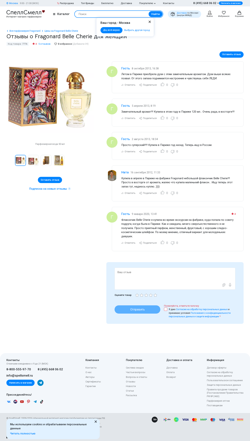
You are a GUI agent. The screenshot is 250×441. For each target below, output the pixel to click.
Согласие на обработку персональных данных (202, 309)
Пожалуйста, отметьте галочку (181, 305)
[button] (10, 160)
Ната (125, 172)
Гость (125, 68)
